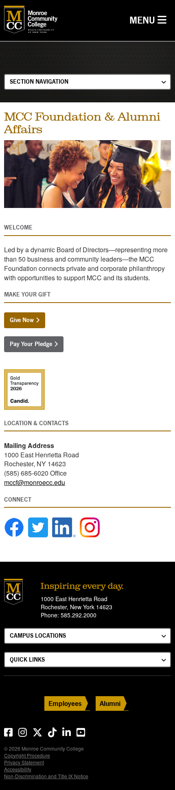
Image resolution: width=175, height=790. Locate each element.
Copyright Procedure (27, 755)
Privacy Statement (24, 762)
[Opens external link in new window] (14, 527)
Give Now (22, 320)
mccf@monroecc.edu (34, 482)
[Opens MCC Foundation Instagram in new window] (90, 527)
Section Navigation (39, 81)
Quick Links (27, 659)
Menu (150, 20)
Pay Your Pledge (31, 344)
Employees (65, 703)
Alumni (110, 703)
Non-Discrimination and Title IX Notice (46, 776)
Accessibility (17, 769)
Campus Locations (38, 635)
